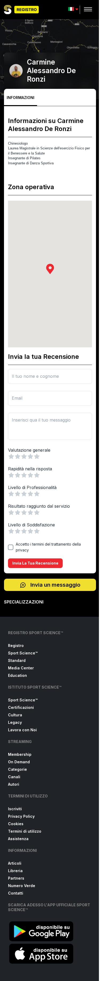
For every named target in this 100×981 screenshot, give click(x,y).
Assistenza (18, 838)
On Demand (19, 762)
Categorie (17, 769)
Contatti (15, 893)
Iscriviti (15, 809)
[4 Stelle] (30, 456)
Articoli (14, 863)
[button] (50, 268)
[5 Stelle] (37, 456)
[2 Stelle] (17, 456)
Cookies (15, 823)
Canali (14, 777)
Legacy (15, 722)
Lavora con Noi (22, 730)
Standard (17, 660)
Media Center (21, 668)
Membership (19, 754)
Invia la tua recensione (35, 563)
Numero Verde (21, 885)
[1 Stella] (11, 456)
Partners (16, 878)
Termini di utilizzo (24, 831)
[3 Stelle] (24, 456)
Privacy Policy (21, 816)
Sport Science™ (23, 653)
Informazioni (20, 97)
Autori (13, 784)
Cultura (15, 715)
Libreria (15, 870)
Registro (16, 645)
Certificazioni (21, 707)
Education (17, 675)
